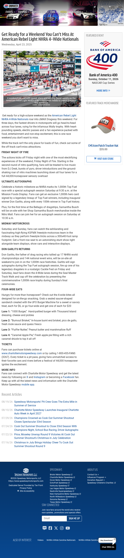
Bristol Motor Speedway (60, 474)
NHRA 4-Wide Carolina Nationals (61, 540)
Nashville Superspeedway (61, 491)
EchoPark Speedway (59, 482)
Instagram (39, 377)
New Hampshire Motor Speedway (64, 493)
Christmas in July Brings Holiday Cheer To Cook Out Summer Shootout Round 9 (43, 444)
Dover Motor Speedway (60, 480)
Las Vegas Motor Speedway (62, 488)
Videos (40, 540)
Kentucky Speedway (58, 485)
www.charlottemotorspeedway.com (22, 353)
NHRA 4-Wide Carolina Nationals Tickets (96, 540)
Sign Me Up (74, 518)
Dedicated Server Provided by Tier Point (26, 485)
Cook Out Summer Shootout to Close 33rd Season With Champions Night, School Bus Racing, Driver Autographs (46, 427)
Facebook (68, 377)
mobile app (27, 384)
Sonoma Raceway (58, 499)
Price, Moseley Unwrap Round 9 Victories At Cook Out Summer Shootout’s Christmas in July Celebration (44, 436)
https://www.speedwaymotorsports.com (25, 481)
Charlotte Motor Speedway (61, 477)
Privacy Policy (26, 488)
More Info (102, 91)
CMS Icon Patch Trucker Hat (103, 145)
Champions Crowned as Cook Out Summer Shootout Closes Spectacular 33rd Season (44, 419)
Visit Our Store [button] (105, 159)
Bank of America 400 (103, 75)
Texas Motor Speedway (60, 502)
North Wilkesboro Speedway (62, 496)
